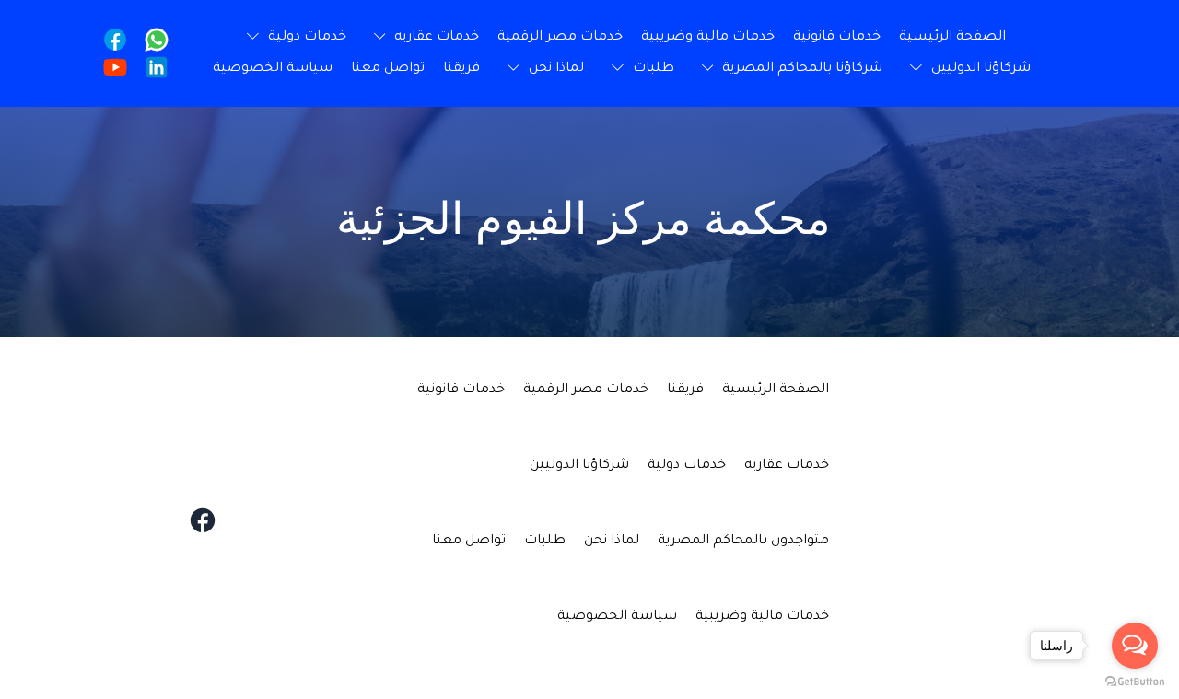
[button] (422, 37)
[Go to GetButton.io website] (1134, 680)
